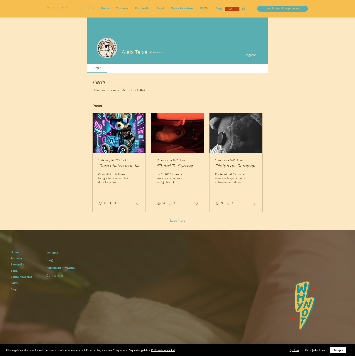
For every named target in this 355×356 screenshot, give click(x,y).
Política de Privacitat (60, 268)
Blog (13, 289)
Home (15, 252)
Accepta (338, 350)
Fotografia (17, 264)
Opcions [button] (294, 350)
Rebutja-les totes (315, 350)
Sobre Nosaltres (21, 277)
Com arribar (54, 275)
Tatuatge (16, 258)
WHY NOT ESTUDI (72, 8)
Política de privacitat (163, 350)
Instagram (53, 252)
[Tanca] (350, 350)
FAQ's (14, 283)
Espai (14, 271)
